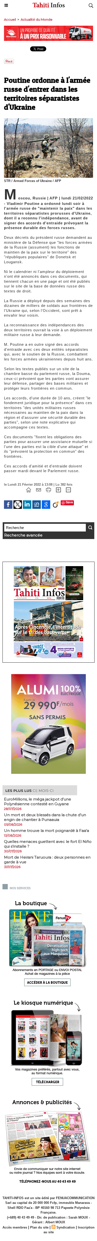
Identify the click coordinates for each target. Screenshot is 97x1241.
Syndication (65, 1227)
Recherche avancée (23, 535)
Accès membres (14, 1227)
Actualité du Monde (36, 19)
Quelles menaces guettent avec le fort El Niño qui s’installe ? (48, 844)
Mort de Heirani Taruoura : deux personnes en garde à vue (47, 859)
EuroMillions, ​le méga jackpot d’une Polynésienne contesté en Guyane (37, 801)
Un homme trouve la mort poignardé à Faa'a (46, 830)
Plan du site (39, 1227)
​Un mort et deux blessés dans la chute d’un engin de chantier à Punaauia (45, 817)
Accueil (10, 19)
